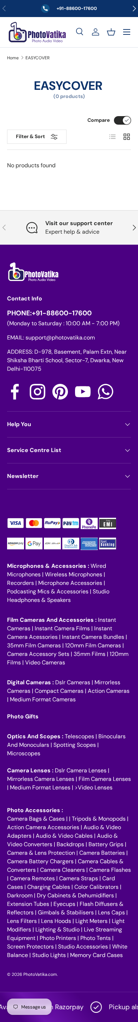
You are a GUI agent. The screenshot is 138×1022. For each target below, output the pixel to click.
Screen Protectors (30, 946)
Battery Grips (105, 844)
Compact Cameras (59, 691)
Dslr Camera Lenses (81, 770)
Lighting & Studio (57, 929)
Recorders (20, 583)
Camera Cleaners (62, 870)
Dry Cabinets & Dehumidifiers (75, 895)
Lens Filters (22, 921)
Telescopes (79, 736)
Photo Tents (95, 938)
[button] (111, 32)
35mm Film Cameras (34, 645)
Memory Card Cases (96, 955)
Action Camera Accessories (43, 827)
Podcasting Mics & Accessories (47, 591)
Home (13, 58)
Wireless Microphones (73, 574)
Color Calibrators (96, 887)
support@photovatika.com (60, 337)
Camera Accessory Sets (38, 654)
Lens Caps (111, 912)
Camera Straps (78, 878)
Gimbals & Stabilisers (66, 912)
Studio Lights (49, 955)
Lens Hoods (56, 921)
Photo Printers (58, 938)
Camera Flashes (110, 870)
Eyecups (64, 904)
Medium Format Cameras (43, 699)
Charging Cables (48, 887)
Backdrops (70, 844)
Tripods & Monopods (99, 818)
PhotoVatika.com (40, 974)
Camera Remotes (32, 878)
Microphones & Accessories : (49, 566)
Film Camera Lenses (105, 779)
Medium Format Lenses (40, 787)
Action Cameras (109, 691)
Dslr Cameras (72, 682)
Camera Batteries (102, 853)
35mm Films (89, 654)
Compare (98, 120)
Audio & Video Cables (64, 835)
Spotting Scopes (74, 745)
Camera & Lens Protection (41, 853)
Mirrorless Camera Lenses (40, 779)
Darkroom (20, 895)
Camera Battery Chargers (40, 861)
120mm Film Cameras (93, 645)
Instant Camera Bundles (93, 637)
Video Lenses (95, 787)
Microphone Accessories (70, 583)
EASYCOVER (37, 58)
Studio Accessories (83, 946)
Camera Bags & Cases (36, 818)
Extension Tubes (28, 904)
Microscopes (23, 753)
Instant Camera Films (62, 628)
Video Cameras (45, 662)
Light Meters (91, 921)
